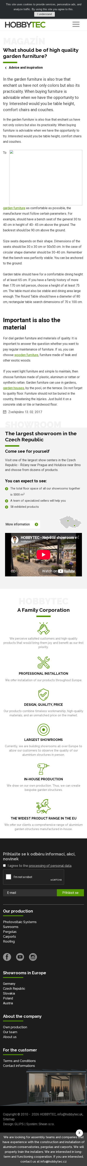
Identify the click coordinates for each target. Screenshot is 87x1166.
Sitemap (9, 1119)
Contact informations (19, 1066)
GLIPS (19, 1124)
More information (17, 524)
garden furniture (14, 208)
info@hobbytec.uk (70, 1114)
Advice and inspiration (26, 67)
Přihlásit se (70, 893)
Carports (9, 937)
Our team (10, 1032)
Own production (15, 1027)
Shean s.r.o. (46, 1124)
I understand (44, 14)
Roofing (9, 941)
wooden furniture (26, 355)
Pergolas (10, 932)
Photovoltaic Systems (20, 922)
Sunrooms (10, 927)
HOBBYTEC (48, 1114)
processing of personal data (50, 866)
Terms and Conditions (19, 1061)
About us (10, 1037)
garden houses (13, 388)
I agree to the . (40, 866)
